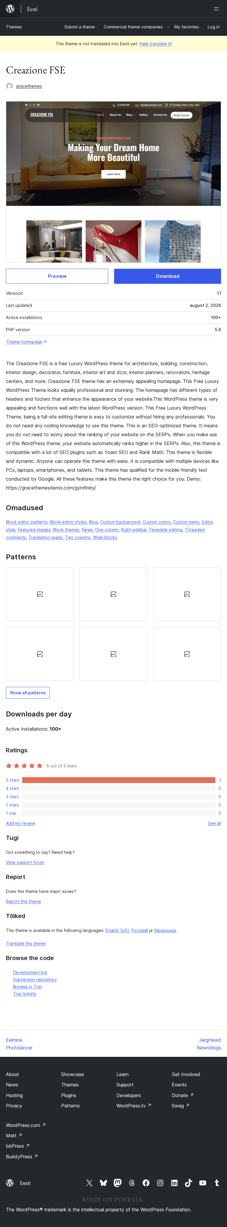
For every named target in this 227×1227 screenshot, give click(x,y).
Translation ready (45, 537)
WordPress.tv (134, 1106)
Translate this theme (26, 943)
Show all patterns (28, 692)
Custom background (120, 521)
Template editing (165, 529)
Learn (122, 1074)
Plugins (68, 1095)
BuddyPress (22, 1157)
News (87, 529)
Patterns (70, 1106)
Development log (30, 972)
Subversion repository (35, 979)
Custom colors (156, 521)
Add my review (20, 823)
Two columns (78, 537)
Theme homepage (24, 341)
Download (167, 276)
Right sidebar (134, 529)
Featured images (34, 529)
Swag (181, 1106)
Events (179, 1085)
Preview (57, 276)
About (12, 1074)
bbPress (18, 1146)
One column (107, 529)
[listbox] (113, 624)
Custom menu (186, 521)
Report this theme (23, 901)
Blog (93, 521)
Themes (14, 26)
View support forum (25, 862)
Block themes (66, 529)
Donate (183, 1095)
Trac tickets (24, 993)
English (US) (117, 930)
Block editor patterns (27, 521)
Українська (165, 930)
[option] (40, 594)
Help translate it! (156, 43)
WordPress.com (26, 1125)
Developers (128, 1095)
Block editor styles (68, 521)
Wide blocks (105, 537)
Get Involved (186, 1074)
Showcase (72, 1074)
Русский (140, 930)
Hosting (14, 1095)
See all (214, 823)
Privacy (14, 1106)
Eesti (25, 1183)
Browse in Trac (27, 986)
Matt (14, 1136)
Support (125, 1085)
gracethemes (29, 85)
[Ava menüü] (217, 9)
